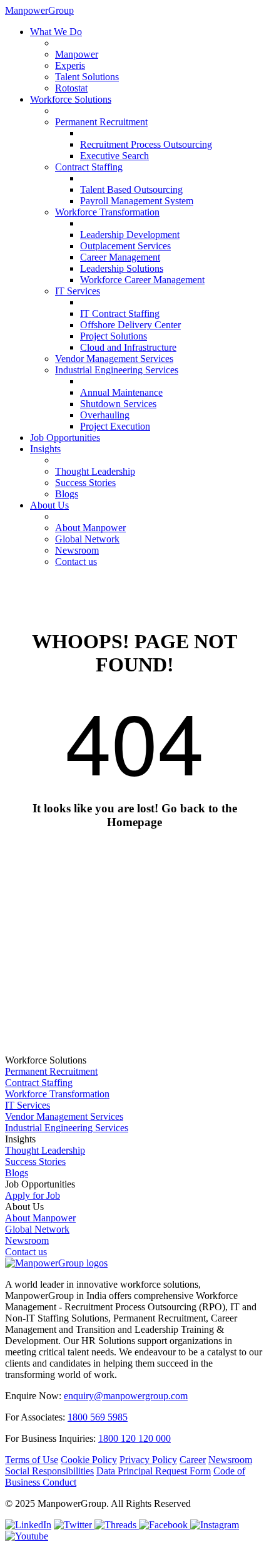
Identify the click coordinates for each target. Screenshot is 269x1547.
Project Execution (115, 426)
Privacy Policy (148, 1459)
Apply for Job (32, 1195)
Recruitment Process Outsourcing (146, 144)
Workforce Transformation (107, 212)
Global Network (87, 539)
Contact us (76, 561)
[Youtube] (26, 1536)
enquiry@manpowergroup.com (126, 1395)
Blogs (66, 494)
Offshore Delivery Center (130, 324)
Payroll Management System (136, 200)
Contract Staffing (89, 167)
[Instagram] (214, 1524)
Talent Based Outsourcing (131, 189)
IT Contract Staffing (120, 313)
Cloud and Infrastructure (128, 347)
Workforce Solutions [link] (45, 1060)
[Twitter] (74, 1524)
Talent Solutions (87, 76)
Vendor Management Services (114, 358)
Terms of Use (31, 1459)
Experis (70, 65)
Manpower (76, 54)
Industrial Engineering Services (116, 370)
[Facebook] (164, 1524)
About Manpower (90, 527)
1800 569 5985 (98, 1417)
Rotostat (71, 88)
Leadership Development (130, 234)
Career (193, 1459)
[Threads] (116, 1524)
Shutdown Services (118, 403)
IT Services (77, 291)
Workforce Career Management (142, 279)
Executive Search (114, 155)
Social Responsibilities (49, 1471)
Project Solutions (113, 336)
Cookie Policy (89, 1459)
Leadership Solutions (121, 268)
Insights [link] (20, 1139)
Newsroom (77, 550)
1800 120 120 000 (134, 1438)
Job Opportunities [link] (40, 1184)
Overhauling (104, 415)
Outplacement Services (125, 246)
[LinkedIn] (28, 1524)
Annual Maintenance (121, 392)
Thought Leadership (95, 471)
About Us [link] (24, 1206)
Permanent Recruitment (101, 121)
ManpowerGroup (39, 10)
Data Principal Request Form (153, 1471)
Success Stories (85, 482)
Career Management (120, 257)
